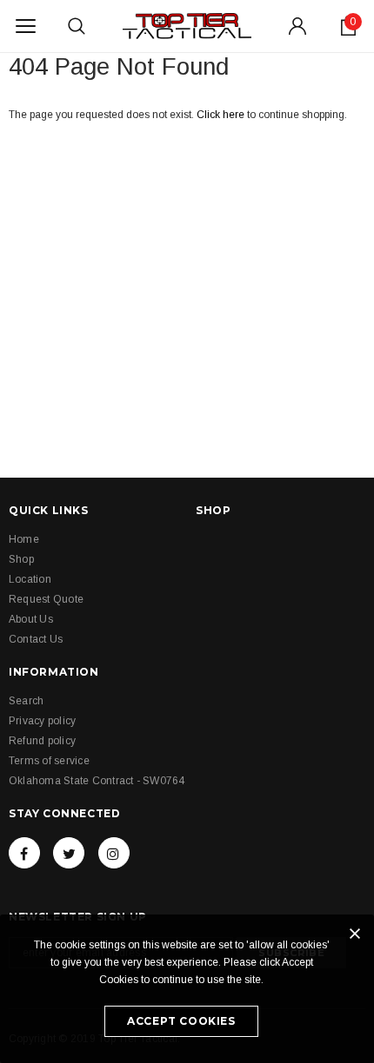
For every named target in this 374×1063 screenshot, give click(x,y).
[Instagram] (114, 852)
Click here (222, 115)
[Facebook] (24, 852)
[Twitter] (68, 852)
